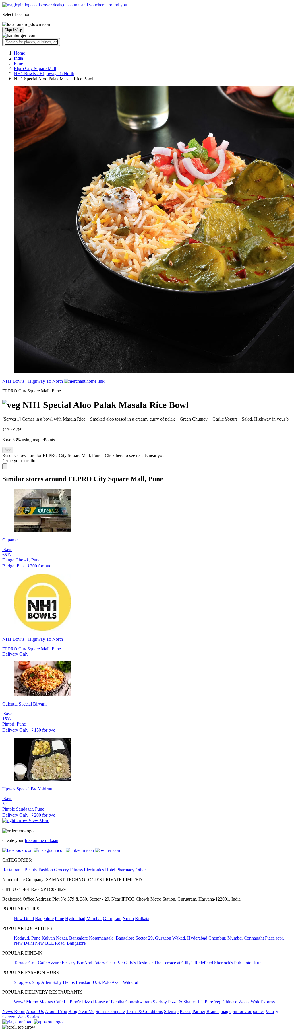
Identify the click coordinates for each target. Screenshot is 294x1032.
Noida (128, 918)
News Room (13, 1011)
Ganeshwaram (138, 1001)
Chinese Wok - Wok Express (249, 1001)
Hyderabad (75, 918)
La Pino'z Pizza (78, 1001)
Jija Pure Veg (209, 1001)
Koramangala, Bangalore (111, 938)
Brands (212, 1011)
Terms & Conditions (144, 1011)
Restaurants (12, 869)
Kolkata (142, 918)
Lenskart (84, 982)
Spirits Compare (110, 1011)
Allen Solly (51, 982)
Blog (72, 1011)
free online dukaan (41, 840)
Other (141, 869)
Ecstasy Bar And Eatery (83, 962)
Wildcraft (131, 982)
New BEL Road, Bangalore (60, 943)
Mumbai (94, 918)
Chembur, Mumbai (225, 938)
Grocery (61, 869)
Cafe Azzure (49, 962)
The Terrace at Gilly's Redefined (183, 962)
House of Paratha (108, 1001)
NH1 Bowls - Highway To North (33, 381)
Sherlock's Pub (227, 962)
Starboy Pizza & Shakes (174, 1001)
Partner (198, 1011)
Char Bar (114, 962)
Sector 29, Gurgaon (153, 938)
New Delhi (24, 918)
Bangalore (44, 918)
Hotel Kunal (253, 962)
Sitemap (171, 1011)
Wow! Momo (26, 1001)
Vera (270, 1011)
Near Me (86, 1011)
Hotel (110, 869)
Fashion (45, 869)
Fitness (76, 869)
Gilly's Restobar (138, 962)
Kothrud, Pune (27, 938)
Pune (59, 918)
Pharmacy (125, 869)
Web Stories (28, 1016)
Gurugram (112, 918)
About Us (35, 1011)
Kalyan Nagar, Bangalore (65, 938)
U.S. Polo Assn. (107, 982)
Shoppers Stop (27, 982)
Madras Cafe (51, 1001)
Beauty (30, 869)
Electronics (94, 869)
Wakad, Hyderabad (189, 938)
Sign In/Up (13, 30)
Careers (9, 1016)
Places (185, 1011)
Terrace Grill (25, 962)
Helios (69, 982)
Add (8, 450)
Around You (56, 1011)
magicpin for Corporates (242, 1011)
